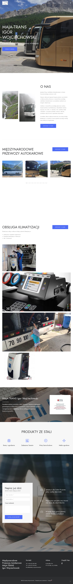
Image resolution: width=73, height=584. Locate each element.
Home (43, 3)
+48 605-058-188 (32, 563)
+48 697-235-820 (32, 565)
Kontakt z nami (48, 126)
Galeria (54, 3)
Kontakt (65, 3)
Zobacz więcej (9, 49)
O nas (48, 3)
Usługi (59, 3)
